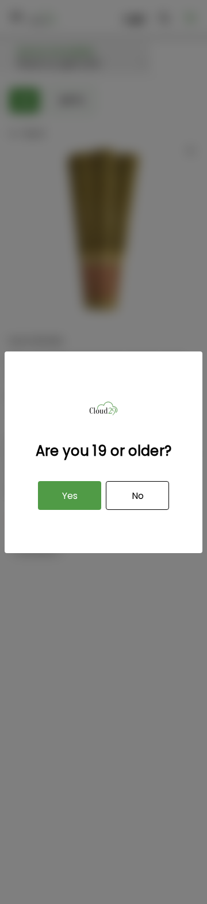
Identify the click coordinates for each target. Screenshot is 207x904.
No (138, 495)
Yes (70, 495)
